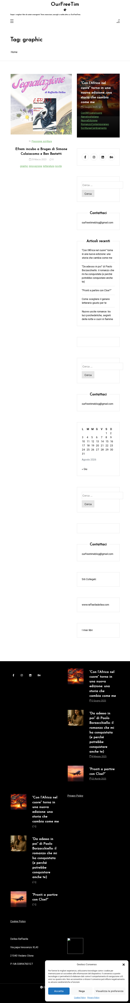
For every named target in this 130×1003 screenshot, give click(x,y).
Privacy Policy (93, 998)
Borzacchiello (88, 124)
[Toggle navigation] (11, 21)
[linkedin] (102, 157)
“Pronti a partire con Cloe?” (96, 290)
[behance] (111, 157)
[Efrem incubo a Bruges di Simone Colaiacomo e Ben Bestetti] (41, 104)
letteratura (48, 166)
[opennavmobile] (118, 21)
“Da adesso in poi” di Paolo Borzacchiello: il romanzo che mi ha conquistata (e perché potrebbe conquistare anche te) (98, 101)
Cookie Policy (80, 998)
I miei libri (87, 630)
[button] (123, 964)
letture (100, 124)
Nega (82, 991)
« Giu (84, 469)
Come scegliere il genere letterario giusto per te (96, 301)
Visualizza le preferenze (110, 991)
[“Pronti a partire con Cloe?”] (76, 775)
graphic (24, 166)
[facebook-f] (85, 157)
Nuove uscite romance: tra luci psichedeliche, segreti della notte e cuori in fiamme (97, 315)
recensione (87, 128)
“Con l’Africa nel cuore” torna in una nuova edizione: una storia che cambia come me (97, 254)
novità (58, 166)
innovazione (35, 166)
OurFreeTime (65, 7)
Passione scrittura (42, 141)
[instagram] (94, 157)
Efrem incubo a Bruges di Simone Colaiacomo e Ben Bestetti (41, 151)
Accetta (59, 991)
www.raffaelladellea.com (95, 604)
